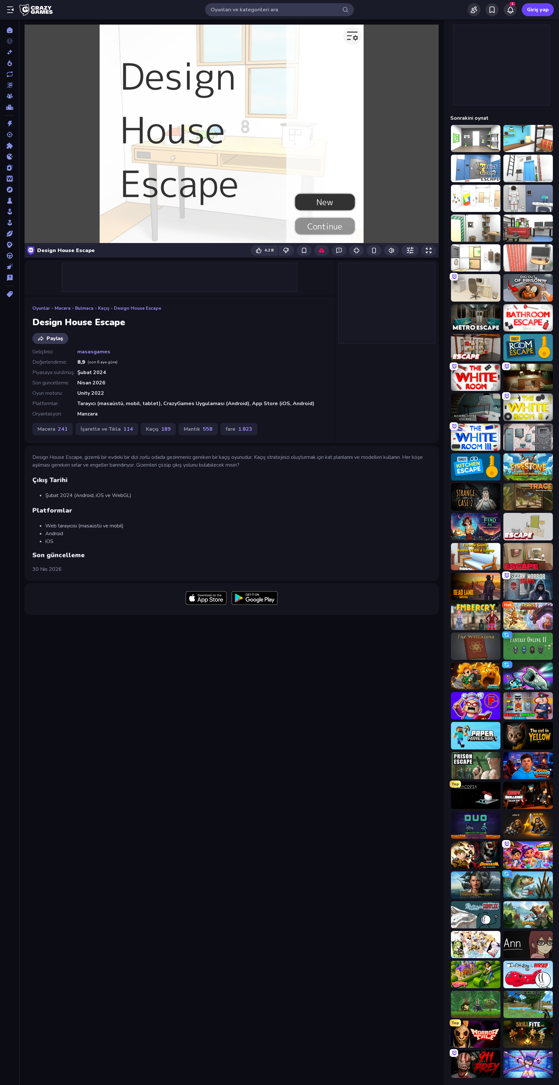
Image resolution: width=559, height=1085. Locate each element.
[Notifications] (510, 9)
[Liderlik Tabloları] (9, 107)
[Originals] (9, 85)
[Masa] (9, 200)
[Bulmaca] (9, 145)
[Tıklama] (9, 266)
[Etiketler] (9, 294)
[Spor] (9, 233)
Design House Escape (137, 308)
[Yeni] (9, 52)
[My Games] (492, 9)
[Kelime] (9, 178)
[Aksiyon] (9, 123)
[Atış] (9, 134)
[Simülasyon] (9, 222)
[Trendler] (9, 63)
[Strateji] (9, 244)
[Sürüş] (9, 255)
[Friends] (473, 9)
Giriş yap (538, 9)
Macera (63, 308)
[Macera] (9, 189)
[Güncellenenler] (9, 74)
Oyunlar (41, 308)
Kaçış (103, 308)
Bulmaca (84, 308)
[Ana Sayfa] (9, 30)
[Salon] (9, 211)
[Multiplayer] (9, 96)
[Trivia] (9, 277)
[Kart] (9, 167)
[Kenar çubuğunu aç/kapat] (10, 9)
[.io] (9, 156)
